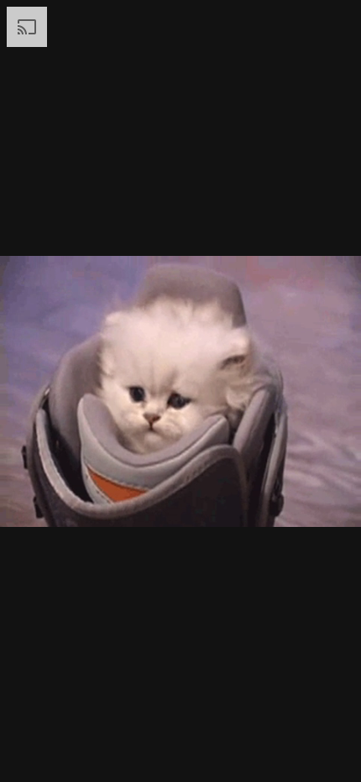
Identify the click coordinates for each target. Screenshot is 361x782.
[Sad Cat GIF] (180, 391)
